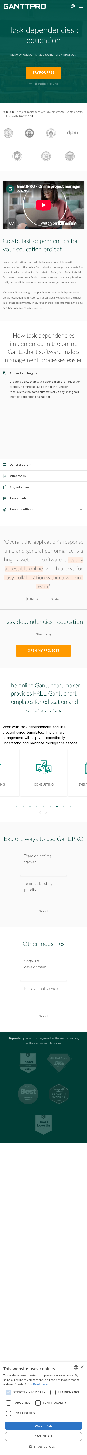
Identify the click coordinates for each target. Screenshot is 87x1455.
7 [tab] (57, 806)
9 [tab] (70, 806)
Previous (39, 812)
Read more (40, 1384)
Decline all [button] (43, 1436)
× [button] (82, 1367)
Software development (35, 964)
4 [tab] (37, 806)
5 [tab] (43, 806)
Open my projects (43, 650)
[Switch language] (72, 6)
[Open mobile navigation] (80, 6)
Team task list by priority (38, 886)
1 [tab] (17, 806)
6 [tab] (50, 806)
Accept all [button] (43, 1426)
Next (46, 812)
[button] (43, 1447)
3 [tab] (30, 806)
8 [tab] (63, 806)
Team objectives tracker (37, 859)
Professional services (42, 989)
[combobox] (76, 1367)
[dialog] (43, 1408)
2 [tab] (23, 806)
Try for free (43, 72)
